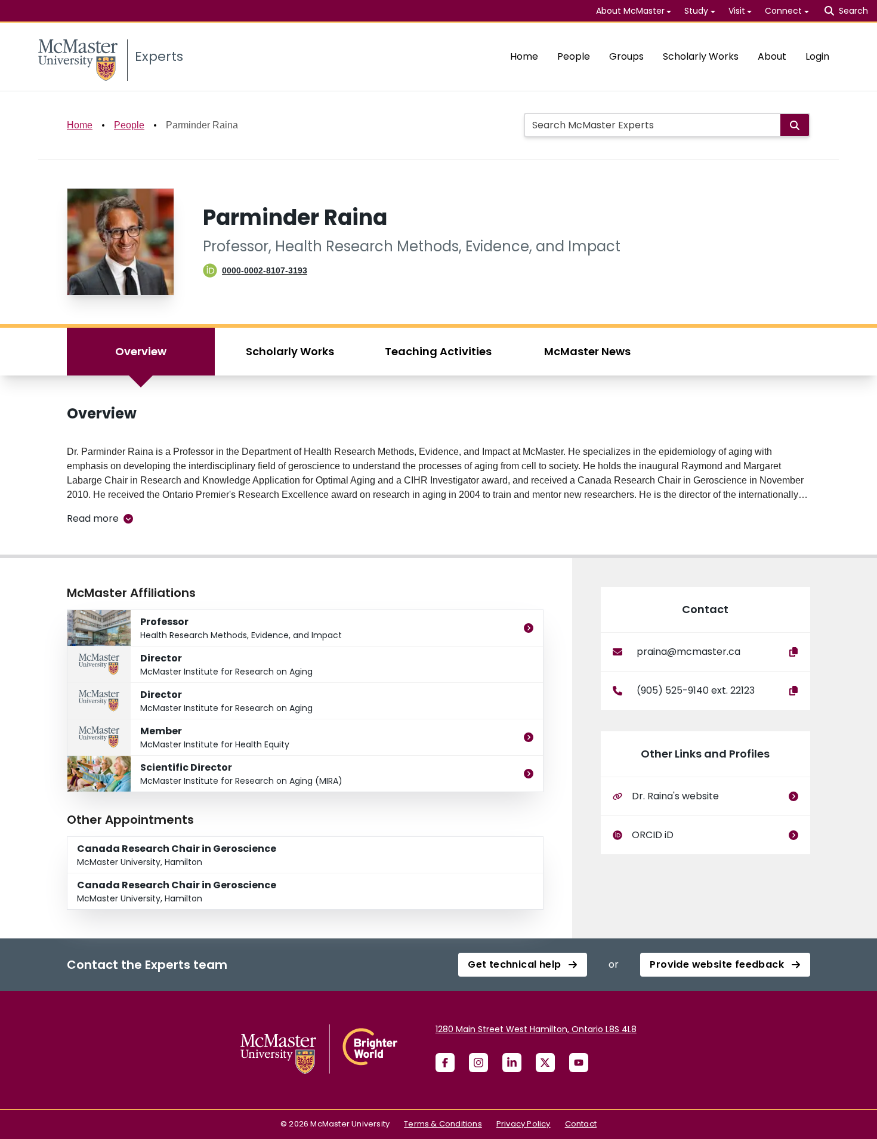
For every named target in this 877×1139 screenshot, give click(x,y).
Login (817, 56)
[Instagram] (478, 1062)
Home (524, 56)
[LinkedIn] (511, 1062)
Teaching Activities (438, 351)
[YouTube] (578, 1062)
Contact (581, 1123)
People (573, 56)
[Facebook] (445, 1062)
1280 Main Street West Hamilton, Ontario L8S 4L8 (536, 1029)
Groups (626, 56)
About (772, 56)
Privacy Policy (523, 1123)
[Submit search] (794, 125)
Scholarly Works (701, 56)
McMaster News (587, 351)
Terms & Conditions (443, 1123)
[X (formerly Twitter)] (545, 1062)
